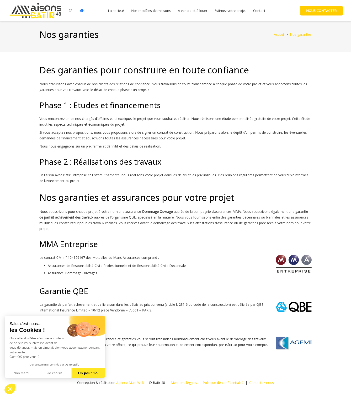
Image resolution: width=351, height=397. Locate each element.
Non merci (21, 373)
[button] (10, 389)
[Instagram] (70, 10)
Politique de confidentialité (223, 382)
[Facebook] (82, 10)
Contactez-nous (261, 382)
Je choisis (55, 373)
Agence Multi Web (130, 382)
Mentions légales (184, 382)
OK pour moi (88, 373)
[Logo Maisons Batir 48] (35, 10)
